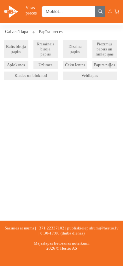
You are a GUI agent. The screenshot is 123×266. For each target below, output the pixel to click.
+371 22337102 (50, 228)
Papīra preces (50, 31)
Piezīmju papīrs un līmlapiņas (105, 49)
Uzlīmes (45, 64)
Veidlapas (89, 75)
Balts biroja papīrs (16, 49)
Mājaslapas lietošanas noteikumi (62, 243)
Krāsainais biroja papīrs (45, 49)
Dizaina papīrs (75, 49)
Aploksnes (16, 64)
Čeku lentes (75, 64)
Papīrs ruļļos (104, 64)
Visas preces (31, 10)
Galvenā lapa (16, 31)
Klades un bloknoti (31, 75)
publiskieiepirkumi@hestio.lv (93, 228)
